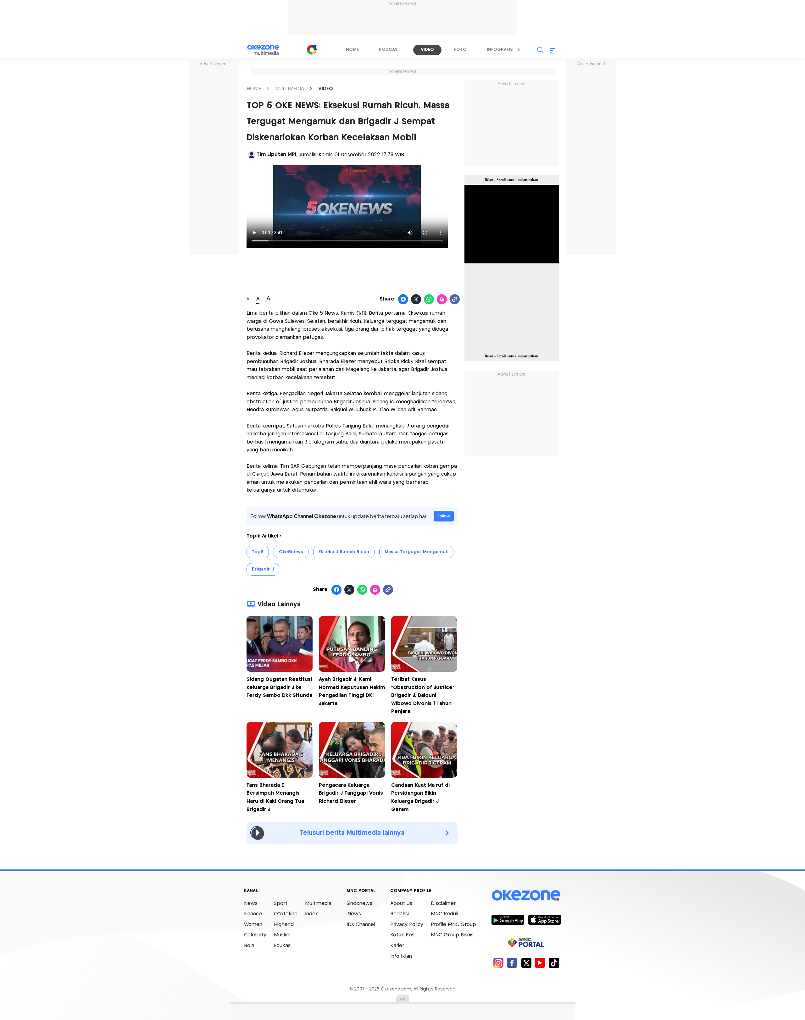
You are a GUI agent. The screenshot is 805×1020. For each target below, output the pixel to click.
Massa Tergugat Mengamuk (416, 552)
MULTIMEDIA (289, 88)
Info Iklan (401, 956)
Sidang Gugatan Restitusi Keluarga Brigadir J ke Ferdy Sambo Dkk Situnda (279, 687)
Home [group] (352, 49)
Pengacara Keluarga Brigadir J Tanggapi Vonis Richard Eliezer (351, 793)
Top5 (258, 552)
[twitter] (526, 962)
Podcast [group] (390, 49)
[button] (518, 49)
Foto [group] (460, 49)
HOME (254, 88)
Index (311, 914)
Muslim (282, 935)
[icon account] (252, 155)
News (251, 903)
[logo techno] (267, 50)
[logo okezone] (526, 895)
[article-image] (280, 670)
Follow (443, 516)
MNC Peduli (444, 914)
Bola (249, 945)
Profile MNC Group (453, 924)
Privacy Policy (406, 924)
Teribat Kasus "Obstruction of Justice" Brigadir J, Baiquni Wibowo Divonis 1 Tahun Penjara (422, 695)
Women (253, 924)
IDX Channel (361, 924)
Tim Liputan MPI (276, 154)
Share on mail (442, 299)
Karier (397, 945)
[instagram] (498, 962)
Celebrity (255, 935)
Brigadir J (263, 569)
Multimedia (318, 903)
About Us (401, 903)
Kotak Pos (402, 935)
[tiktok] (554, 962)
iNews (354, 914)
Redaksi (399, 914)
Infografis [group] (500, 49)
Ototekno (285, 914)
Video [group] (427, 49)
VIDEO (325, 88)
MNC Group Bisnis (452, 935)
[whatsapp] (429, 299)
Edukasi (282, 945)
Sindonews (359, 903)
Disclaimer (443, 903)
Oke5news (291, 552)
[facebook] (512, 962)
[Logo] (312, 50)
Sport (280, 903)
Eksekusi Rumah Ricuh (344, 552)
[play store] (507, 919)
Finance (253, 914)
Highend (284, 924)
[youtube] (540, 962)
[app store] (544, 919)
